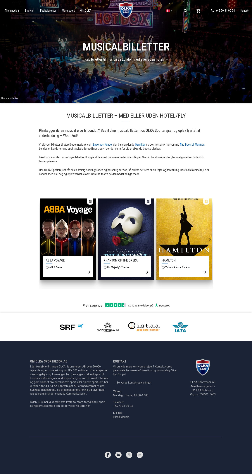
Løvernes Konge (102, 144)
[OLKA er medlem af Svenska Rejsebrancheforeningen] (72, 326)
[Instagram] (129, 455)
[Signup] (140, 455)
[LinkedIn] (118, 455)
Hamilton (140, 144)
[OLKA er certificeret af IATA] (180, 326)
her (88, 405)
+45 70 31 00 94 (225, 10)
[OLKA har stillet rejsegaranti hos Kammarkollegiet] (108, 326)
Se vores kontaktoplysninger (132, 382)
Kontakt (244, 10)
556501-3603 (208, 394)
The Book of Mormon (192, 144)
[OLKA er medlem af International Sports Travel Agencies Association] (144, 326)
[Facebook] (108, 455)
